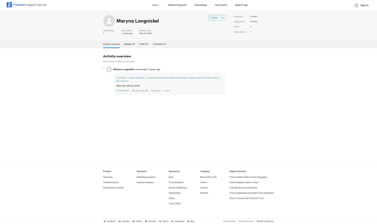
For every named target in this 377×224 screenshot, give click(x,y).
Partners (204, 193)
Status (172, 198)
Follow (214, 17)
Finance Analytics (145, 182)
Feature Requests (136, 77)
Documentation (176, 182)
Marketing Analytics (146, 177)
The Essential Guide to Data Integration (248, 177)
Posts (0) (144, 44)
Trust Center (175, 203)
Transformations (111, 182)
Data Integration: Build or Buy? (244, 182)
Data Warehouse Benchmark (243, 187)
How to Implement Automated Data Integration (252, 193)
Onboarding (174, 193)
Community (121, 77)
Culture (203, 182)
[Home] (26, 5)
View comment (122, 90)
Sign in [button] (364, 5)
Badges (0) (129, 44)
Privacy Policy (229, 221)
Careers (204, 187)
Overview (108, 177)
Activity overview (111, 44)
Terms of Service (246, 221)
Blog (171, 177)
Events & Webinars (178, 187)
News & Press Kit (208, 177)
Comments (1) (159, 44)
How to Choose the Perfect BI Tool (247, 198)
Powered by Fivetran (113, 187)
